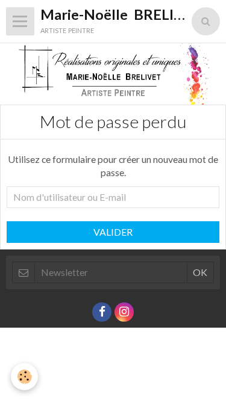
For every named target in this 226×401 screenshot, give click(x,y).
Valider (113, 231)
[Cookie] (24, 376)
